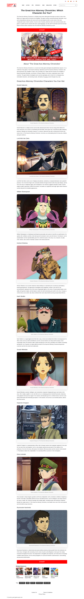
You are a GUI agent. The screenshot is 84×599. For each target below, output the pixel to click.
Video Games (47, 582)
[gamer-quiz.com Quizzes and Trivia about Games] (12, 5)
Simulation (49, 5)
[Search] (75, 5)
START (42, 30)
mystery (46, 76)
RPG (33, 5)
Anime (27, 582)
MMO (43, 5)
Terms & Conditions (47, 592)
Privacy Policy (42, 594)
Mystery (33, 582)
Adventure (22, 582)
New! (23, 5)
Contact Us (34, 592)
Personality (39, 582)
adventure (43, 23)
